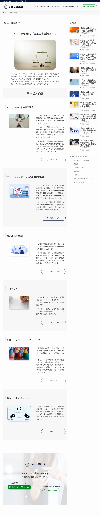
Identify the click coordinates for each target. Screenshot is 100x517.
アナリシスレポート (80, 167)
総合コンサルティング (80, 182)
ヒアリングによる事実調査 (81, 160)
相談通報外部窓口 (79, 171)
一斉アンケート (78, 175)
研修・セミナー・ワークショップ (83, 178)
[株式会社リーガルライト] (13, 7)
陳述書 (76, 164)
